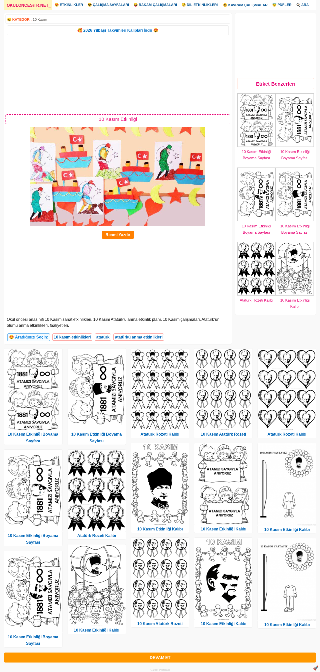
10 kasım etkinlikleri (72, 337)
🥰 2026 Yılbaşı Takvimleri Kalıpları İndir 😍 (117, 30)
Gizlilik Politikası (160, 669)
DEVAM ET (160, 658)
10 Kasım (40, 19)
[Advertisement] (118, 74)
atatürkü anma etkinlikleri (138, 337)
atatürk (103, 337)
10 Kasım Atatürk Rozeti (159, 624)
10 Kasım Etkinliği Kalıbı (96, 630)
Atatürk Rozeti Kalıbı (256, 300)
